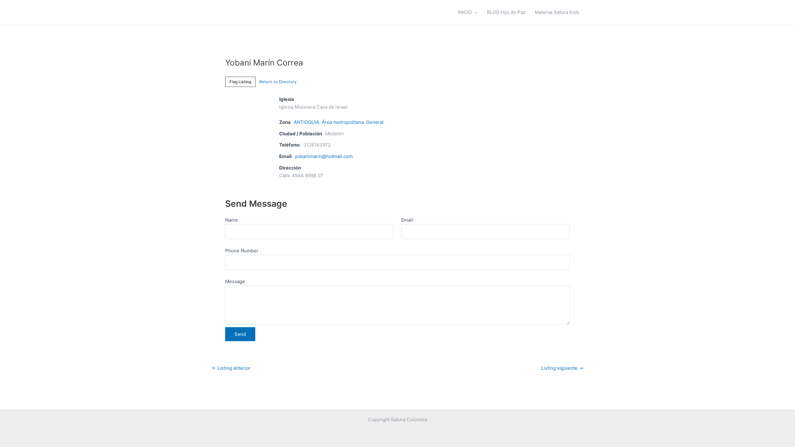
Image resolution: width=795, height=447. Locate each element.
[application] (475, 12)
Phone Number (241, 251)
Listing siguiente (562, 368)
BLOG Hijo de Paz (506, 12)
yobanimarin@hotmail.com (324, 156)
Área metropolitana (343, 122)
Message (235, 281)
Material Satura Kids (557, 12)
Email (407, 220)
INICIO (465, 12)
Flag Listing (240, 81)
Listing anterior (231, 368)
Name (231, 220)
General (375, 122)
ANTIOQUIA (306, 122)
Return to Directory (278, 81)
